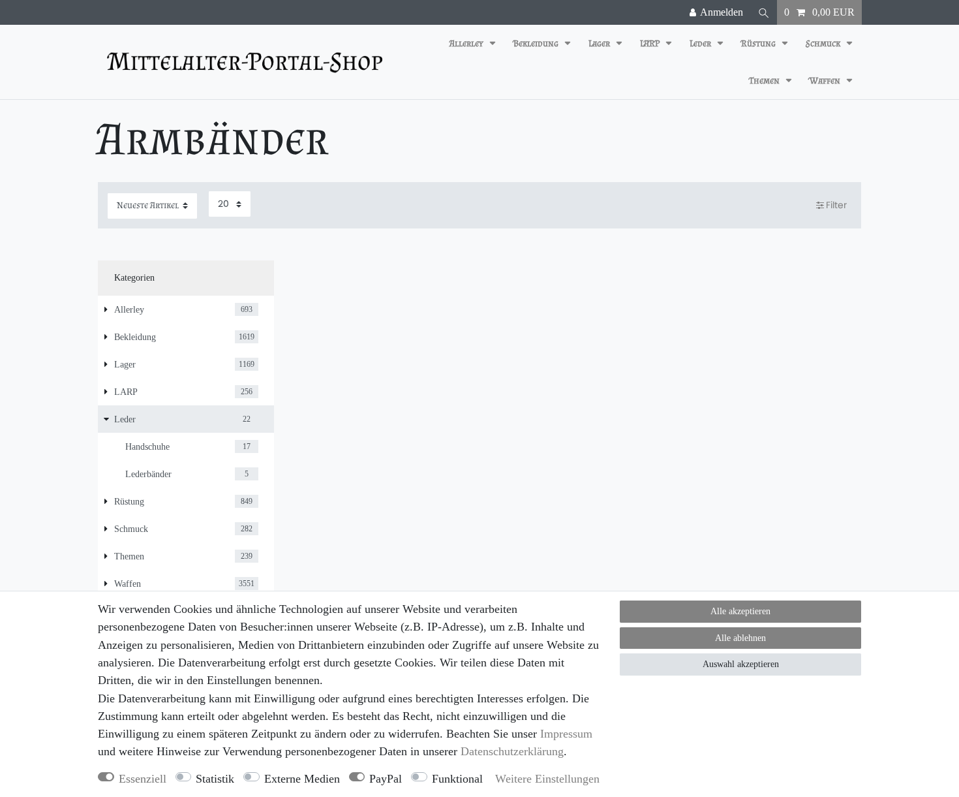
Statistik (215, 778)
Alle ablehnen (740, 638)
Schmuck (824, 43)
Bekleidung (536, 43)
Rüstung (759, 43)
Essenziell (142, 778)
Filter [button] (836, 204)
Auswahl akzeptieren (741, 664)
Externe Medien (302, 778)
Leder (701, 43)
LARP (651, 43)
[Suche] (764, 12)
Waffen (826, 80)
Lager (600, 43)
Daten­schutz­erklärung (512, 751)
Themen (765, 80)
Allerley (467, 43)
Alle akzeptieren (740, 611)
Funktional (457, 778)
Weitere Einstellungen (547, 778)
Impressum (566, 733)
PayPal (385, 778)
